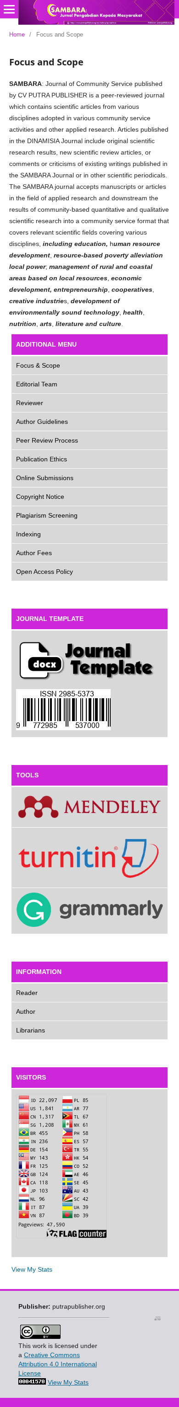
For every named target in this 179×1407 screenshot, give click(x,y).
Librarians (30, 1030)
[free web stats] (32, 1382)
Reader (27, 992)
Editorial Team (36, 384)
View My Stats (31, 1269)
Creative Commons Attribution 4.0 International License (57, 1364)
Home (17, 34)
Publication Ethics (41, 459)
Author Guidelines (42, 421)
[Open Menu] (9, 9)
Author (25, 1011)
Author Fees (34, 552)
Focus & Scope (38, 365)
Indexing (28, 534)
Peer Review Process (47, 440)
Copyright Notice (40, 496)
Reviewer (29, 403)
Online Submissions (44, 477)
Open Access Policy (44, 571)
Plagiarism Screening (47, 515)
